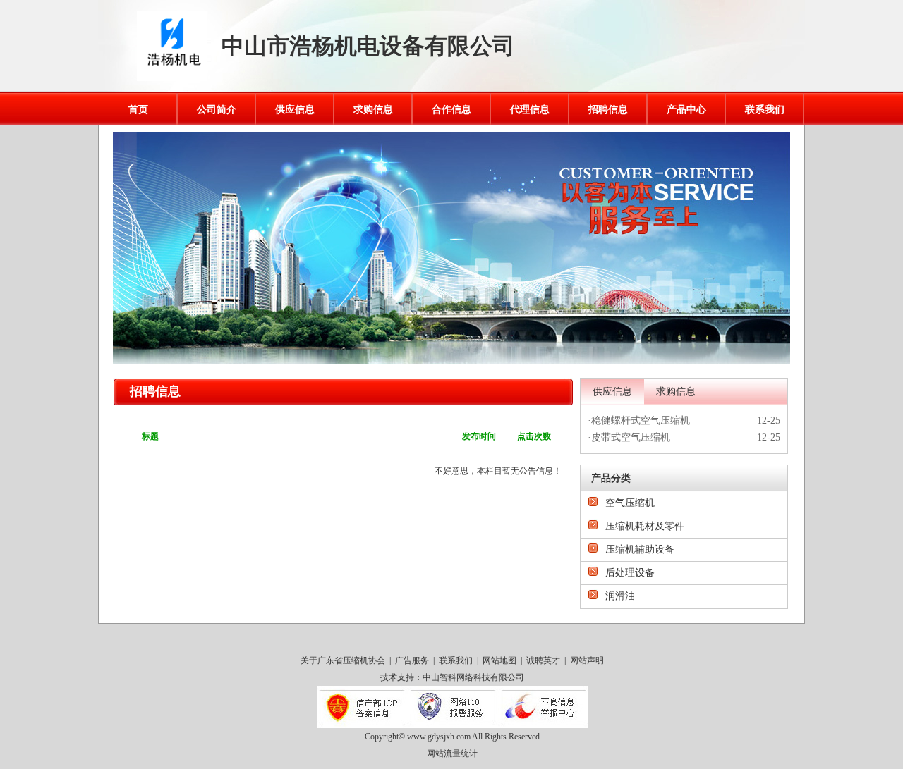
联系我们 (764, 109)
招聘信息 (608, 109)
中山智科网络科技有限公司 (473, 677)
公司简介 (216, 109)
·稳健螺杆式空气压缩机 (639, 420)
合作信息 (451, 109)
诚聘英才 (543, 660)
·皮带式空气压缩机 (629, 437)
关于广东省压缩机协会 (343, 660)
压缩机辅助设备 (639, 549)
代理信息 (530, 109)
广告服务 (412, 660)
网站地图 (499, 660)
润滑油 (620, 596)
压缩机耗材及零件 (644, 526)
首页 (138, 109)
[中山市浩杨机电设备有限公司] (172, 78)
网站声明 (587, 660)
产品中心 (686, 109)
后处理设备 (630, 572)
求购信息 (373, 109)
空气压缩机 (630, 503)
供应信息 (295, 109)
